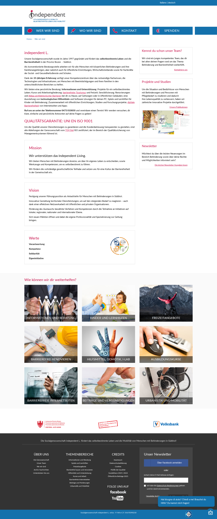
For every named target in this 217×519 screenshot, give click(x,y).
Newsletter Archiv (153, 496)
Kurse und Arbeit (79, 476)
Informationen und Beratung (80, 460)
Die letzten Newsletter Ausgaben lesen (171, 165)
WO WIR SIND (90, 30)
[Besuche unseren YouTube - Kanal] (118, 498)
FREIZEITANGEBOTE (166, 318)
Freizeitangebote (79, 466)
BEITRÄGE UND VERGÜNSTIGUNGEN (108, 400)
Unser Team (41, 463)
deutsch (171, 3)
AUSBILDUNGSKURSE (166, 359)
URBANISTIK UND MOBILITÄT (166, 400)
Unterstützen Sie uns (41, 473)
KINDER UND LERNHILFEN (108, 318)
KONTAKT (129, 30)
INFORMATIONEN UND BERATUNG (50, 318)
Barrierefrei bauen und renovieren (80, 470)
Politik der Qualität (118, 470)
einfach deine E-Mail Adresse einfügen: (159, 475)
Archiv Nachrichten (41, 470)
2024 (126, 473)
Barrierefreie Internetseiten (79, 479)
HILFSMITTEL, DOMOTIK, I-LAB (108, 359)
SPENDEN (171, 30)
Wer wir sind (40, 39)
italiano (163, 3)
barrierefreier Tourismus (74, 93)
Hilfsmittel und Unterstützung (79, 473)
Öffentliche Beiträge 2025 (118, 476)
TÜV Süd (69, 130)
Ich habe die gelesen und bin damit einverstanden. (166, 487)
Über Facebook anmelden (169, 463)
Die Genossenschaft (41, 460)
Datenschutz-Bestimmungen (168, 485)
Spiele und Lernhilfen (79, 463)
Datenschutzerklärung (118, 463)
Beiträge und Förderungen (80, 483)
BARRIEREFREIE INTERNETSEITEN (51, 400)
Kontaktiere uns (180, 70)
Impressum (118, 460)
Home (29, 39)
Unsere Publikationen (178, 107)
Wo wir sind (41, 466)
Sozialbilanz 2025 (115, 473)
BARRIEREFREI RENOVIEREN (51, 359)
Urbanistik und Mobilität (79, 486)
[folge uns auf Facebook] (118, 491)
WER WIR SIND (47, 30)
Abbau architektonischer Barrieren (44, 96)
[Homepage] (58, 16)
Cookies (118, 466)
